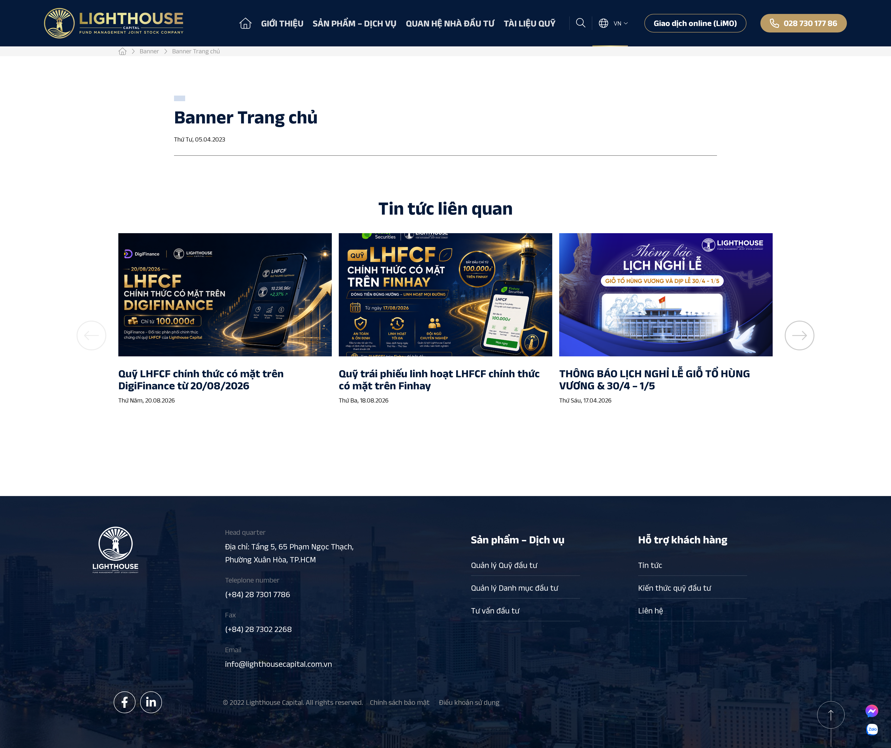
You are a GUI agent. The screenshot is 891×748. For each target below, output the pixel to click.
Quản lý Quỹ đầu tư (504, 565)
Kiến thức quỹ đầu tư (674, 587)
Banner (149, 51)
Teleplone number (257, 587)
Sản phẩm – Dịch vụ (355, 23)
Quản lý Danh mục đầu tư (514, 587)
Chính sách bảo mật (400, 702)
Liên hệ (650, 610)
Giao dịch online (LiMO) (695, 23)
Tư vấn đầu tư (495, 610)
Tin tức (650, 565)
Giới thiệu (282, 23)
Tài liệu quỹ (529, 23)
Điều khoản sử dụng (469, 702)
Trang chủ (245, 23)
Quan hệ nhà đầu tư (450, 23)
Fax (258, 622)
